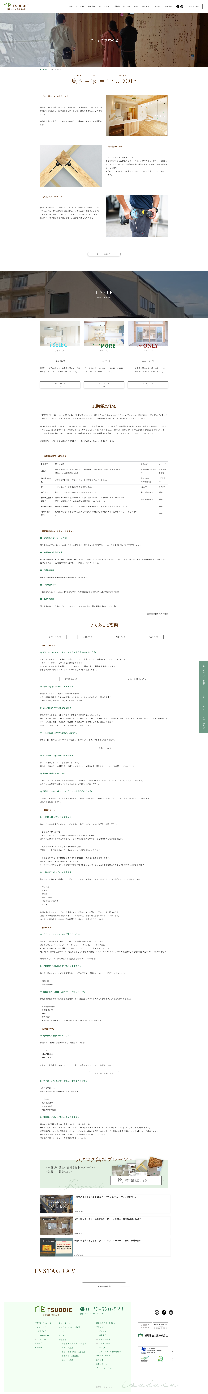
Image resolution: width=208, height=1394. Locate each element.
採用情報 (168, 6)
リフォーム (157, 6)
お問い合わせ (101, 1364)
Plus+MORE (43, 1335)
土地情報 (116, 6)
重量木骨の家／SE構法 (106, 1323)
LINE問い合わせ (103, 1356)
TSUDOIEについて (77, 6)
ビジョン (102, 1331)
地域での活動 (67, 1360)
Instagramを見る (105, 1286)
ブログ (136, 6)
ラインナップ (103, 6)
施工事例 (91, 6)
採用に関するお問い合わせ (110, 1352)
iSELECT (42, 1331)
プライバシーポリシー (105, 1368)
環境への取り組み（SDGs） (74, 1352)
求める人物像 (104, 1339)
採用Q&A (103, 1348)
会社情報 (145, 6)
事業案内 (102, 1335)
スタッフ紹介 (67, 1348)
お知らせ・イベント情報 (69, 1327)
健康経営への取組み (70, 1356)
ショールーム (64, 1323)
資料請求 (100, 1360)
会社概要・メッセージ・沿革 (74, 1344)
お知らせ (126, 6)
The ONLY (43, 1339)
